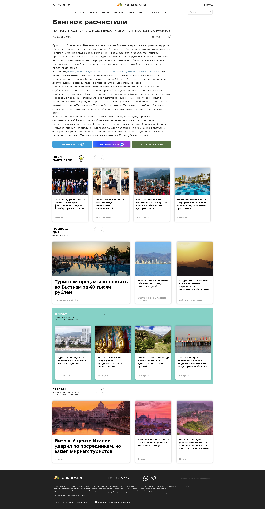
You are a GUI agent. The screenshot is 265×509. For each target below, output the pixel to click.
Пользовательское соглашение (112, 502)
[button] (97, 158)
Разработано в (196, 478)
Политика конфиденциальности (71, 502)
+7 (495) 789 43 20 (119, 478)
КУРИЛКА (118, 12)
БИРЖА (105, 12)
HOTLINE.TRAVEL (136, 12)
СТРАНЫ (92, 12)
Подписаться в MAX (109, 144)
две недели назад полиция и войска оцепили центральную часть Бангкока (114, 71)
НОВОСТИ (79, 12)
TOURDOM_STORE (158, 12)
